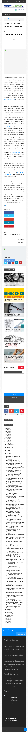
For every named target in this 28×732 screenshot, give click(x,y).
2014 (7, 441)
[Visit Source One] (9, 219)
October (9, 447)
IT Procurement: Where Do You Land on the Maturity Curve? (13, 330)
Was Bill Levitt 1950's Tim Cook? (14, 591)
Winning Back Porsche (11, 494)
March (8, 612)
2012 (7, 616)
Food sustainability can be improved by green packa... (13, 512)
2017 (7, 437)
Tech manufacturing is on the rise (14, 581)
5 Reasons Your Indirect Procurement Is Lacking (11, 284)
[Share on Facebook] (9, 212)
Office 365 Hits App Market (13, 554)
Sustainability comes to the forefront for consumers (13, 476)
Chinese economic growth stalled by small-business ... (14, 596)
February (9, 613)
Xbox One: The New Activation (13, 600)
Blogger (21, 367)
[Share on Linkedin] (9, 222)
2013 (7, 443)
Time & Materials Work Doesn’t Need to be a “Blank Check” (13, 315)
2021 (7, 431)
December (9, 444)
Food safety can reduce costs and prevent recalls (14, 550)
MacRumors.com (16, 152)
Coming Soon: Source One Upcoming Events (12, 546)
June (8, 453)
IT (8, 18)
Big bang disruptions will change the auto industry (14, 586)
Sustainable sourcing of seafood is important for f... (14, 490)
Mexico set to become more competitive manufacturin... (13, 461)
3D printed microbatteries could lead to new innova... (14, 492)
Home (6, 18)
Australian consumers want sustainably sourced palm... (13, 568)
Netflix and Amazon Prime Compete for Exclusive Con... (15, 505)
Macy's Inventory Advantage (13, 456)
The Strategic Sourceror (9, 728)
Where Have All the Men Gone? (14, 541)
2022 (7, 429)
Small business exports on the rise (14, 548)
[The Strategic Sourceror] (14, 7)
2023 (7, 428)
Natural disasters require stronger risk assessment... (15, 464)
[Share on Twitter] (9, 215)
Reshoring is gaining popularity (14, 466)
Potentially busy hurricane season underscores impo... (14, 603)
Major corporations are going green (15, 537)
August (9, 450)
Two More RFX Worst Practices (14, 455)
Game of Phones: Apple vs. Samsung (15, 522)
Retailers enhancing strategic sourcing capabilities (13, 484)
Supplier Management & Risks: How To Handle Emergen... (15, 560)
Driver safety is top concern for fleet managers (14, 598)
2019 (7, 434)
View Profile (10, 260)
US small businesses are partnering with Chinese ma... (15, 497)
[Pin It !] (9, 226)
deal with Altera (8, 126)
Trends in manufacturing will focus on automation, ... (14, 563)
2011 (7, 618)
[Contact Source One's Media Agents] (14, 697)
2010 (7, 619)
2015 (7, 440)
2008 (7, 622)
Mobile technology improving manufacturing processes (13, 473)
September (10, 449)
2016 (7, 438)
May (8, 609)
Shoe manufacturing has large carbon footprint (13, 530)
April (8, 610)
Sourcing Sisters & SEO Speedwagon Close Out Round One (14, 557)
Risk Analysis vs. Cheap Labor (13, 607)
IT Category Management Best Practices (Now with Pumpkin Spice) (13, 345)
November (9, 446)
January (9, 615)
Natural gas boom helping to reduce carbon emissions (15, 514)
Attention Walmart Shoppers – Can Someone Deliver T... (15, 468)
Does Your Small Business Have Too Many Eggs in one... (15, 565)
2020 (7, 432)
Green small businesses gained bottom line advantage (14, 574)
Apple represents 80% (9, 99)
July (8, 452)
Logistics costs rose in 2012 (13, 507)
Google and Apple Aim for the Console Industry (13, 471)
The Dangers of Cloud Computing (14, 552)
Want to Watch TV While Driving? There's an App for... (14, 487)
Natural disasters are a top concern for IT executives (15, 576)
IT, (5, 31)
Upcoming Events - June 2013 (13, 604)
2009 (7, 621)
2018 (7, 435)
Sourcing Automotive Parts (13, 606)
